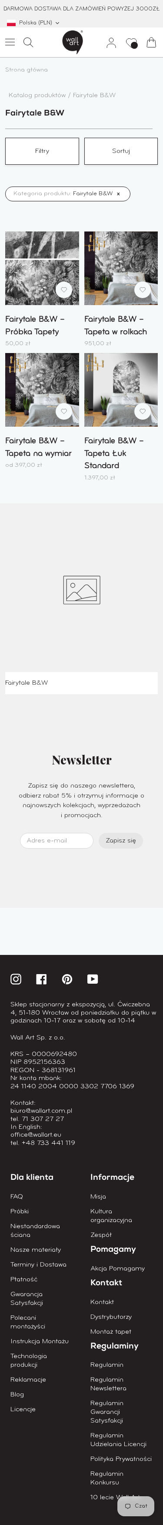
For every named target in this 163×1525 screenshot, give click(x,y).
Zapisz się (121, 840)
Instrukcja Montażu (39, 1341)
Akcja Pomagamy (117, 1268)
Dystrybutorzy (111, 1317)
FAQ (16, 1196)
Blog (17, 1394)
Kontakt (102, 1302)
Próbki (19, 1211)
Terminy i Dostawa (38, 1264)
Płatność (23, 1279)
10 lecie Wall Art (115, 1497)
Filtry (42, 151)
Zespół (101, 1235)
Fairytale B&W (94, 95)
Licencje (23, 1409)
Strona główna (26, 70)
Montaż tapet (110, 1331)
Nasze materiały (35, 1249)
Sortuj (121, 151)
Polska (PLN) (35, 23)
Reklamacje (28, 1379)
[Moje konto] (108, 42)
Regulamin (106, 1365)
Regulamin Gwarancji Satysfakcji (106, 1412)
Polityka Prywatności (121, 1459)
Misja (98, 1196)
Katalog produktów (38, 95)
